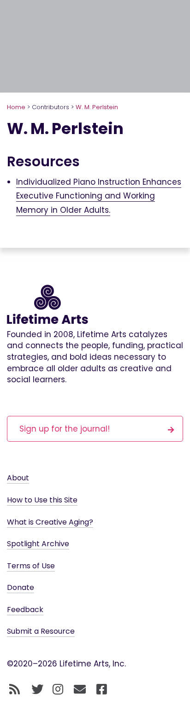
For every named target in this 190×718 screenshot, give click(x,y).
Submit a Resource (41, 631)
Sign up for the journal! (64, 428)
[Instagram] (58, 690)
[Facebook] (101, 690)
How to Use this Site (42, 500)
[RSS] (14, 690)
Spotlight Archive (38, 543)
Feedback (25, 609)
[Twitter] (37, 690)
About (18, 478)
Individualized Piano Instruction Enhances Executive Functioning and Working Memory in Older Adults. (98, 196)
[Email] (80, 690)
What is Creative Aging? (50, 522)
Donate (20, 587)
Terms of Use (31, 565)
